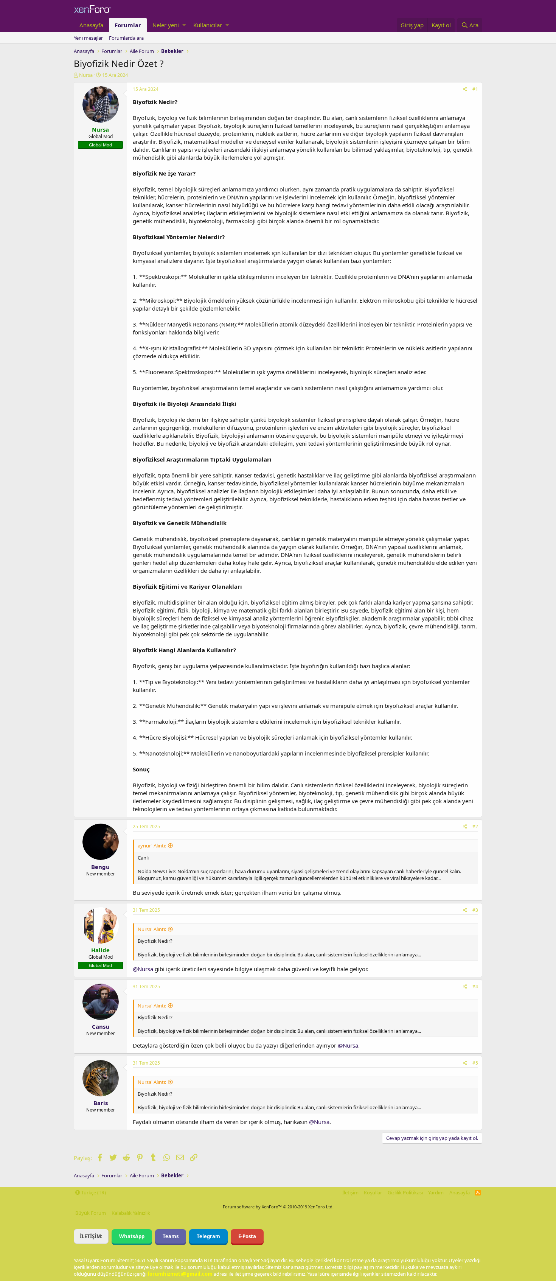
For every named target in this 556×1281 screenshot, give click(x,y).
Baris (100, 1103)
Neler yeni (165, 25)
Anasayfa (91, 25)
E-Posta (247, 1236)
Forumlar (128, 25)
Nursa (86, 75)
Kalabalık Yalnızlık (131, 1212)
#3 (475, 910)
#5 (475, 1063)
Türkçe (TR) (93, 1192)
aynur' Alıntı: (152, 845)
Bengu (100, 867)
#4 (475, 986)
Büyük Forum (90, 1212)
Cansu (100, 1026)
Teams (171, 1236)
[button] (184, 25)
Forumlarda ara (126, 37)
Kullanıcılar (207, 25)
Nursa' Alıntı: (152, 929)
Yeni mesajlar (88, 37)
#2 (475, 826)
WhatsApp (131, 1236)
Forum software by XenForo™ (278, 1206)
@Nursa (143, 969)
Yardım (436, 1192)
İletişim (350, 1192)
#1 (475, 89)
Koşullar (373, 1192)
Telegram (208, 1236)
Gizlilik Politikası (405, 1192)
